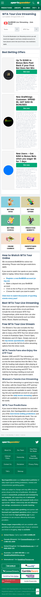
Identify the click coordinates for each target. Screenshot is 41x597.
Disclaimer (20, 464)
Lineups (17, 8)
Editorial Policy (7, 457)
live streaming (9, 435)
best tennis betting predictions (22, 414)
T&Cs (8, 471)
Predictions (6, 8)
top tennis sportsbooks (14, 341)
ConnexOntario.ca (28, 539)
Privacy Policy (33, 464)
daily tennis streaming (22, 395)
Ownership (20, 457)
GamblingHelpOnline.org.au (14, 555)
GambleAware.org (27, 546)
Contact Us (7, 464)
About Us (7, 450)
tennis (17, 435)
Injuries (26, 8)
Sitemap (20, 471)
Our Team (20, 450)
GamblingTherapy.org (26, 559)
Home (2, 435)
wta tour (23, 435)
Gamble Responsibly (33, 457)
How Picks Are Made (33, 450)
